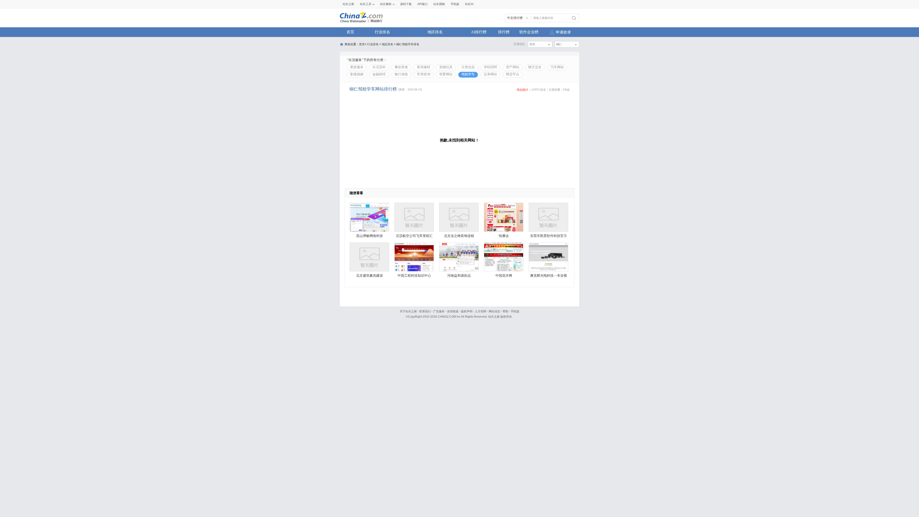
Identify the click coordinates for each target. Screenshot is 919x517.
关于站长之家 (408, 311)
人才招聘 (480, 311)
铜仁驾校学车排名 (407, 44)
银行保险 (401, 74)
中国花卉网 (503, 275)
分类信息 (468, 67)
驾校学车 (468, 74)
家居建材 (423, 67)
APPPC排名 (538, 89)
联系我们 (425, 311)
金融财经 (379, 74)
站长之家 (348, 4)
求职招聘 (490, 67)
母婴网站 (446, 74)
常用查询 (423, 74)
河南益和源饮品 (459, 275)
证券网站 (490, 74)
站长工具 (365, 4)
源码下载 (406, 4)
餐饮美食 (401, 67)
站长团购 (439, 4)
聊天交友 (535, 67)
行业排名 (382, 32)
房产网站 (512, 67)
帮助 (505, 311)
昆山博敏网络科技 (369, 236)
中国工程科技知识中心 (414, 275)
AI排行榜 (479, 32)
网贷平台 (512, 74)
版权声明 (466, 311)
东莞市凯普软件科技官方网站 (548, 237)
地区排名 (435, 32)
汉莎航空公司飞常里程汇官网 (414, 237)
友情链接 (453, 311)
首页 (350, 32)
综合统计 (522, 89)
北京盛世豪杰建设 (369, 275)
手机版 (515, 311)
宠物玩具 (446, 67)
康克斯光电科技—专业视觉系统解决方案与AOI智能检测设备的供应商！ (548, 277)
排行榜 (504, 32)
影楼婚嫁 (357, 74)
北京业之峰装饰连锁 (459, 236)
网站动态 (494, 311)
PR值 (566, 89)
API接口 (422, 4)
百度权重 (554, 89)
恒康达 (504, 236)
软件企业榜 (528, 32)
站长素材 (386, 4)
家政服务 (357, 67)
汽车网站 (557, 67)
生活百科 (379, 67)
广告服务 (439, 311)
